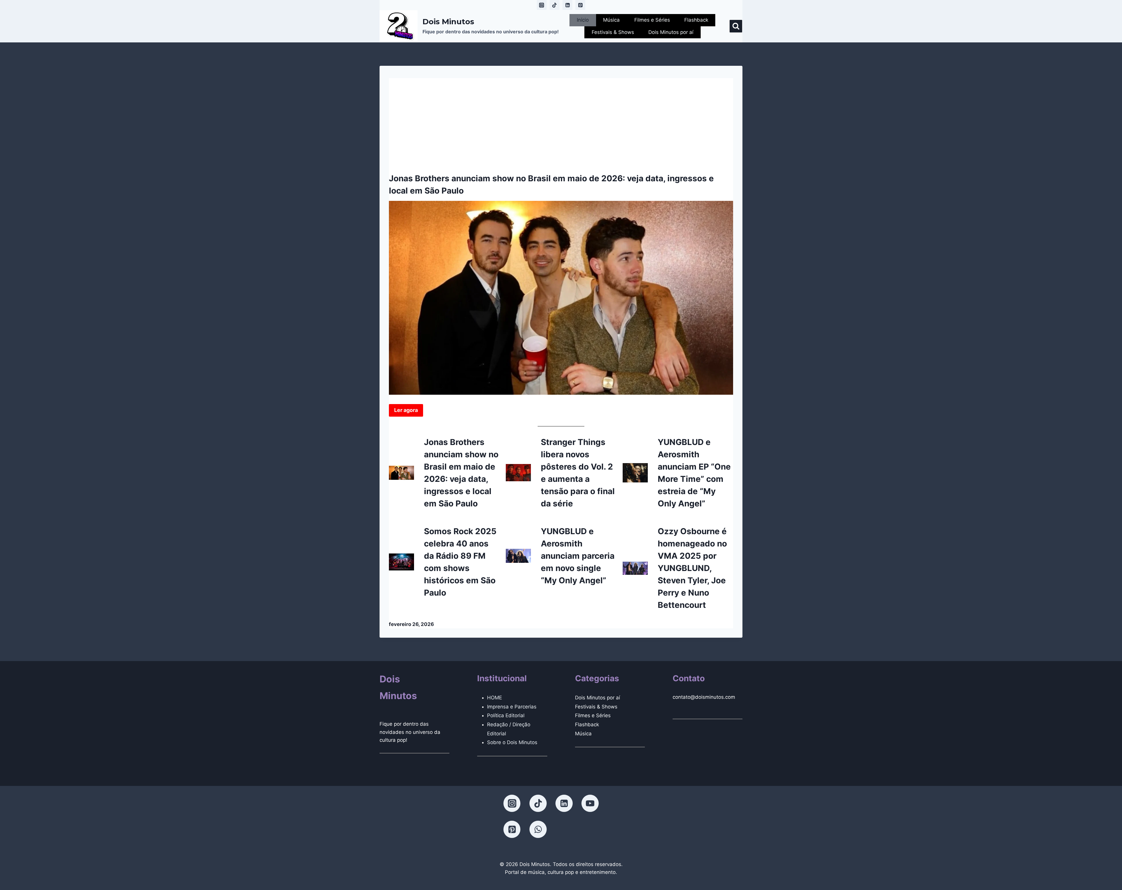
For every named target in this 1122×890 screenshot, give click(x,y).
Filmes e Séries (652, 20)
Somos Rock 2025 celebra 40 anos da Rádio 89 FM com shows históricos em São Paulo (460, 562)
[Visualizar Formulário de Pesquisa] (735, 26)
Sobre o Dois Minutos (512, 742)
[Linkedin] (567, 5)
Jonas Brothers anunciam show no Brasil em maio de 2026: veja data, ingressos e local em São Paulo (551, 184)
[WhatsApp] (537, 829)
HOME (494, 698)
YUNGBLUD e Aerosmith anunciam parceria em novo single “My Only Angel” (577, 555)
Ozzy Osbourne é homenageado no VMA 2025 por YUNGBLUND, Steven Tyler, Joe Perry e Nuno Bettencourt (692, 568)
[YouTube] (589, 803)
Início (583, 20)
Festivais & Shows (613, 32)
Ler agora (406, 410)
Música (611, 20)
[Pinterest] (580, 5)
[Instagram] (542, 5)
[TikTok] (555, 5)
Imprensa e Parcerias (511, 707)
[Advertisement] (561, 119)
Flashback (696, 20)
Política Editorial (505, 715)
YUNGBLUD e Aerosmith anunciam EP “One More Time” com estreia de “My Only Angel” (694, 472)
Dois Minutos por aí (670, 32)
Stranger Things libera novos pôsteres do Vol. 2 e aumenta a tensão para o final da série (578, 472)
